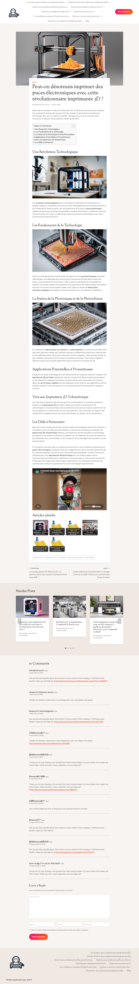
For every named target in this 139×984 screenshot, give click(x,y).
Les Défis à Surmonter (44, 142)
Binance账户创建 (37, 776)
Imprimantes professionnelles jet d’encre (113, 960)
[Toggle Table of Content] (72, 126)
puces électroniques (76, 557)
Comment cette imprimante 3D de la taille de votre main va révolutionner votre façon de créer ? (32, 626)
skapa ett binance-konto (41, 692)
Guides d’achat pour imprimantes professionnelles (109, 956)
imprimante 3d (51, 557)
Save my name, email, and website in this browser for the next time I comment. (59, 930)
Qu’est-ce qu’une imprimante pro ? (115, 967)
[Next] (119, 621)
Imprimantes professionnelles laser (91, 963)
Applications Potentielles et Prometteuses (52, 137)
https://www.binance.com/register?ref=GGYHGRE (49, 744)
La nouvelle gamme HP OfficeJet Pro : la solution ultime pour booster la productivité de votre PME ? (48, 572)
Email (60, 924)
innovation (62, 557)
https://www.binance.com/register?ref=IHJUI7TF (74, 852)
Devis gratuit (124, 12)
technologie (89, 557)
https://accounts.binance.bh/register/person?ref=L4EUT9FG (78, 722)
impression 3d (38, 557)
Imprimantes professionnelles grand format (73, 960)
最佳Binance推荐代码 (39, 754)
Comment (34, 897)
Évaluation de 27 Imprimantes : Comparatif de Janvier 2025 (69, 623)
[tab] (65, 648)
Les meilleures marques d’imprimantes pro (78, 967)
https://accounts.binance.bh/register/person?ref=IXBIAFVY (53, 790)
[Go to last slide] (19, 621)
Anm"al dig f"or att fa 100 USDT (44, 863)
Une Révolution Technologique (47, 129)
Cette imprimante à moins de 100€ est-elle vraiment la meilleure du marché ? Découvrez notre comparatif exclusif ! (105, 627)
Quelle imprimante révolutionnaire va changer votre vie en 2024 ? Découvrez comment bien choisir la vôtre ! (91, 572)
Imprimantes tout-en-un (120, 963)
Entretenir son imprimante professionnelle (104, 971)
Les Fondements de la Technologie (49, 132)
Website (89, 924)
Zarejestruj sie (36, 670)
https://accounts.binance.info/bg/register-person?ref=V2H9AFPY (81, 681)
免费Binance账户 (37, 801)
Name (32, 924)
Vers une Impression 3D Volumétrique (50, 140)
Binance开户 (35, 820)
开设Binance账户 (37, 733)
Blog (87, 21)
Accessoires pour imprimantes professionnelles (110, 953)
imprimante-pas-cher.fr (42, 104)
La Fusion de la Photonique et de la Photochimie (54, 134)
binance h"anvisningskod (41, 711)
